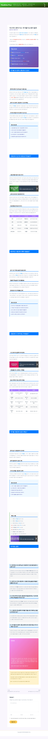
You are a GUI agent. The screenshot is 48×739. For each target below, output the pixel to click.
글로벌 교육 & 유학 (16, 4)
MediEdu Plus (6, 5)
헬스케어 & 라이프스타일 (27, 5)
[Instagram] (44, 3)
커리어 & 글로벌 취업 (17, 5)
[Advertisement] (24, 17)
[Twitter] (44, 6)
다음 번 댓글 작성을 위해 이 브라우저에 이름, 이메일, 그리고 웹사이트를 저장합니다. (23, 718)
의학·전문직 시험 (31, 4)
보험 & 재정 (24, 4)
